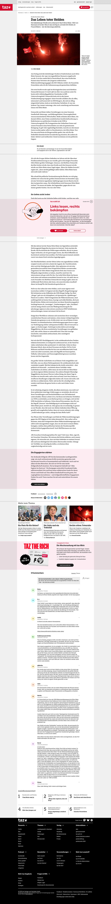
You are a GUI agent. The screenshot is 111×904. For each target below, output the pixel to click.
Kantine (20, 880)
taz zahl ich (79, 834)
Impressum (74, 894)
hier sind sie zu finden (48, 582)
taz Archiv (78, 863)
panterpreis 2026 (81, 841)
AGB (78, 894)
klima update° (22, 861)
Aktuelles (59, 829)
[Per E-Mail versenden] (45, 497)
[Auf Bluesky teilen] (52, 497)
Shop (19, 883)
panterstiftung (80, 839)
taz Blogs (78, 856)
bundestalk (21, 856)
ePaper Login (41, 882)
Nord (19, 844)
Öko (19, 831)
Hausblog (59, 831)
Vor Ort (59, 858)
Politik (20, 829)
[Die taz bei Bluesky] (88, 821)
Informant (59, 894)
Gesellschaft (21, 834)
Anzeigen (20, 885)
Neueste (73, 573)
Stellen (59, 836)
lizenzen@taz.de (29, 894)
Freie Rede (21, 865)
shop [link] (32, 2)
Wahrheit (20, 846)
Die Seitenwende (61, 834)
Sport (19, 839)
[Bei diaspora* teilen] (62, 497)
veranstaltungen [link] (26, 2)
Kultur (20, 836)
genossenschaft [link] (81, 2)
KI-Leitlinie (89, 892)
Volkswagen (40, 834)
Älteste (78, 573)
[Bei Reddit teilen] (66, 497)
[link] (26, 7)
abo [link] (75, 2)
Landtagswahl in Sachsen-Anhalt (44, 830)
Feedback (40, 878)
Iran (38, 836)
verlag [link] (19, 2)
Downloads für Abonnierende (45, 885)
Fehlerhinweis (49, 494)
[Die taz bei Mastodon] (84, 821)
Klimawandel (41, 839)
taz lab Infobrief (41, 863)
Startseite (20, 12)
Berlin (26, 12)
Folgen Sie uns (78, 820)
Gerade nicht (86, 201)
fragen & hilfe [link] (38, 2)
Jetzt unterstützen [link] (39, 484)
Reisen (20, 878)
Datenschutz (66, 894)
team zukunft (41, 856)
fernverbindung (22, 858)
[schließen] (91, 201)
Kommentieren (41, 494)
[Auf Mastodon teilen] (48, 497)
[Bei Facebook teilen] (55, 497)
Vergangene (60, 863)
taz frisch (40, 858)
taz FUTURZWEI (80, 859)
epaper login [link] (89, 2)
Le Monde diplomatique (82, 861)
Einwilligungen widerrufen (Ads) (65, 896)
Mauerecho (21, 863)
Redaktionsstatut (68, 892)
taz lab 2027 (60, 865)
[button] (92, 7)
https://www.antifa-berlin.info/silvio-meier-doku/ (50, 631)
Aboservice (40, 880)
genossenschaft (80, 831)
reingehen (21, 868)
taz (22, 820)
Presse (58, 839)
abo (77, 829)
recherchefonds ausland (83, 836)
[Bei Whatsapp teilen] (59, 497)
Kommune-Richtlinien (79, 892)
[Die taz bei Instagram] (91, 821)
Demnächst (60, 856)
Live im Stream (61, 861)
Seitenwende (84, 894)
